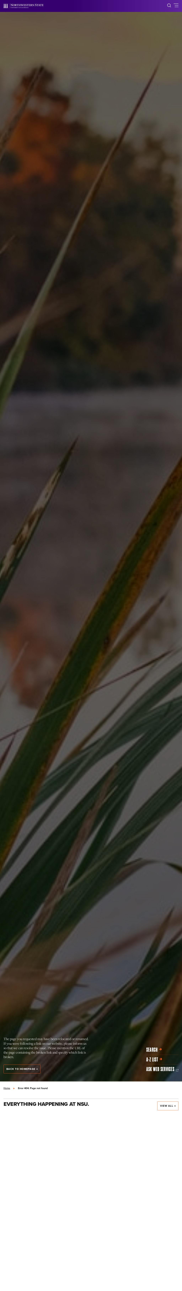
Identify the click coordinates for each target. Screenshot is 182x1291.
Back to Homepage (20, 1069)
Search (152, 1050)
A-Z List (152, 1060)
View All (166, 1106)
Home (7, 1088)
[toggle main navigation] (176, 6)
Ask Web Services (160, 1069)
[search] (169, 6)
